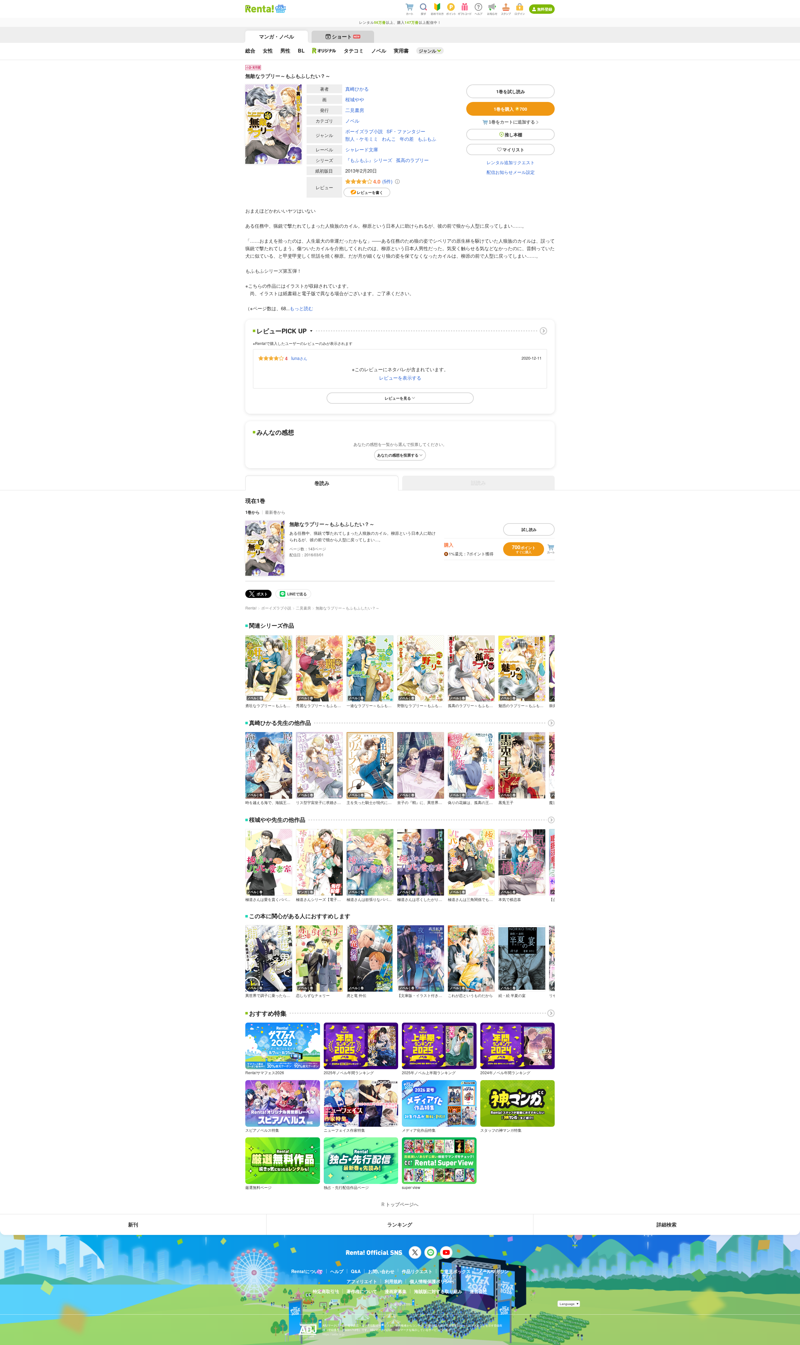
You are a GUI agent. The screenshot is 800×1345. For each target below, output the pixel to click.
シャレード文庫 (361, 149)
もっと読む (301, 308)
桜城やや (354, 99)
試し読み (529, 529)
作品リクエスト (417, 1271)
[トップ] (259, 9)
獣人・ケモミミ (361, 138)
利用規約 (393, 1281)
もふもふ (427, 138)
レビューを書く (370, 192)
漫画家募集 (396, 1291)
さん (299, 358)
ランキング (399, 1224)
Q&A (356, 1271)
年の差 (407, 138)
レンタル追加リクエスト (511, 162)
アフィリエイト (362, 1281)
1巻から (252, 512)
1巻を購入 (510, 109)
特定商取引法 (326, 1291)
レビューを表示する (400, 377)
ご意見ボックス (455, 1271)
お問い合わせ (381, 1271)
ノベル (352, 120)
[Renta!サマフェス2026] (280, 9)
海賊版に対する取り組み (438, 1291)
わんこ (389, 138)
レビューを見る (398, 398)
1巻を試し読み (510, 91)
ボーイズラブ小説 (364, 131)
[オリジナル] (324, 50)
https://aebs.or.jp (333, 1334)
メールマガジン (493, 1271)
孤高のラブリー (412, 160)
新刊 (133, 1224)
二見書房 (354, 110)
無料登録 (544, 9)
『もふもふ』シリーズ (368, 160)
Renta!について (307, 1271)
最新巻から (275, 512)
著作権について (362, 1291)
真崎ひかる (357, 88)
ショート (346, 36)
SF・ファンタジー (406, 131)
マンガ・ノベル (276, 36)
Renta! (251, 607)
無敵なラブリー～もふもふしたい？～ (331, 524)
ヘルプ (336, 1271)
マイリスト (513, 149)
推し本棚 (513, 134)
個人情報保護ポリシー (431, 1281)
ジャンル (427, 51)
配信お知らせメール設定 (511, 172)
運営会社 (478, 1291)
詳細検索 (667, 1224)
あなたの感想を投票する (397, 455)
